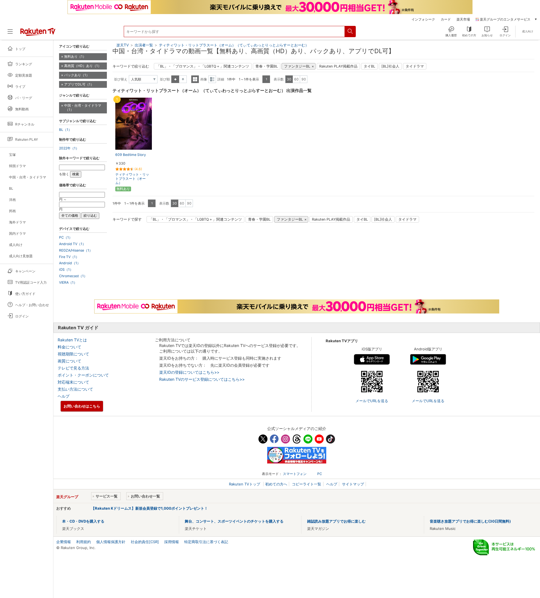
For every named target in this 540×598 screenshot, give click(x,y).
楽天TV (122, 45)
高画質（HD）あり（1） (82, 66)
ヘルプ (63, 396)
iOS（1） (66, 270)
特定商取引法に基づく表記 (206, 541)
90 (304, 79)
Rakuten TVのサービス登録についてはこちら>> (202, 379)
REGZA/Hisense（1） (76, 250)
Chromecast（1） (73, 276)
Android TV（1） (72, 244)
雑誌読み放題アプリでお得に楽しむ (336, 521)
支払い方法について (75, 389)
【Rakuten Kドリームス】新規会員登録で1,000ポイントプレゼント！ (149, 508)
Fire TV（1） (69, 257)
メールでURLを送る (372, 400)
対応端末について (73, 382)
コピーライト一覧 (306, 484)
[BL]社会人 (390, 66)
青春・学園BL (266, 66)
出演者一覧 (144, 45)
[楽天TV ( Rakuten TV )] (37, 34)
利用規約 (83, 541)
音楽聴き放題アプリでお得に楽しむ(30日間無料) (470, 521)
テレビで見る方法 (73, 368)
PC (319, 474)
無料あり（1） (75, 56)
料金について (69, 346)
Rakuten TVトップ (245, 484)
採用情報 (171, 541)
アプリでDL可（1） (79, 84)
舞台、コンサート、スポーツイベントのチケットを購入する (234, 521)
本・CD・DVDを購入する (83, 521)
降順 (183, 79)
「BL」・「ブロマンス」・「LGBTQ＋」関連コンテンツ (202, 66)
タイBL (369, 66)
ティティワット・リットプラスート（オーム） (132, 178)
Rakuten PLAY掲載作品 (338, 66)
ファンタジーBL (297, 66)
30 (289, 79)
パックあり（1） (76, 75)
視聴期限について (73, 353)
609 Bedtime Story (130, 155)
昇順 (175, 79)
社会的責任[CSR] (145, 541)
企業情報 (63, 541)
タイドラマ (415, 66)
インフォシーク (423, 19)
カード (446, 19)
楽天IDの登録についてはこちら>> (189, 372)
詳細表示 (212, 79)
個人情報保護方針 (110, 541)
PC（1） (65, 237)
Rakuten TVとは (72, 339)
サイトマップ (353, 484)
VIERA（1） (68, 283)
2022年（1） (69, 148)
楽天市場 (463, 19)
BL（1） (65, 130)
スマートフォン (295, 474)
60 (296, 79)
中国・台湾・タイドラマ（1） (82, 107)
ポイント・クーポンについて (83, 375)
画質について (69, 361)
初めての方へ (276, 484)
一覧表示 (195, 79)
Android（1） (69, 263)
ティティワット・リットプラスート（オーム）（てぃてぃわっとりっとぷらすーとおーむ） (234, 45)
